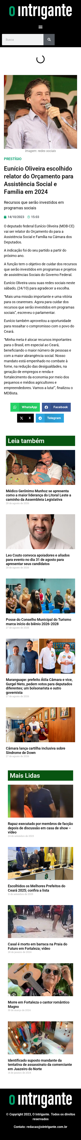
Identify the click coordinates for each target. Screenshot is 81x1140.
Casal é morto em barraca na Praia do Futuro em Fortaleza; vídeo (37, 946)
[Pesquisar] (49, 39)
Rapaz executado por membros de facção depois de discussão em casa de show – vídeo (40, 828)
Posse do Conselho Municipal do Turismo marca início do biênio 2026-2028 (38, 621)
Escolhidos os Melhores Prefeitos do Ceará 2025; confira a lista (36, 888)
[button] (40, 26)
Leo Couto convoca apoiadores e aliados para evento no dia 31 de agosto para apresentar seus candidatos (38, 559)
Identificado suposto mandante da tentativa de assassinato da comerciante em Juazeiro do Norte (40, 1064)
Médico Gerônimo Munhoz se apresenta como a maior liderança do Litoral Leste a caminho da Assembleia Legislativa (38, 495)
